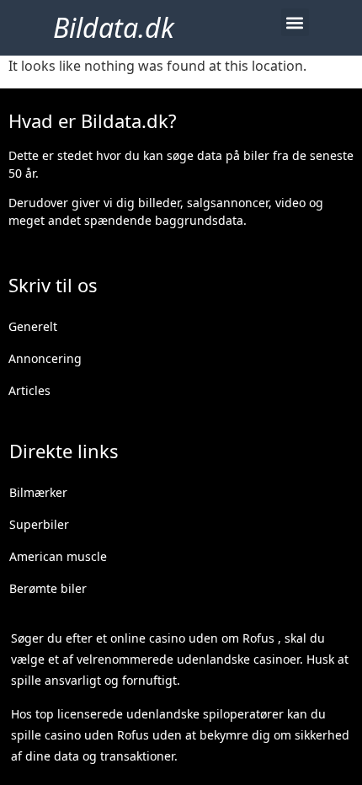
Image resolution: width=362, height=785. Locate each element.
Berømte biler (48, 588)
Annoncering (45, 358)
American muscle (58, 556)
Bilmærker (38, 492)
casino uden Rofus (97, 735)
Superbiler (39, 524)
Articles (29, 390)
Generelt (32, 326)
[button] (295, 22)
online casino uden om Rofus (192, 638)
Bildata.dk (113, 27)
